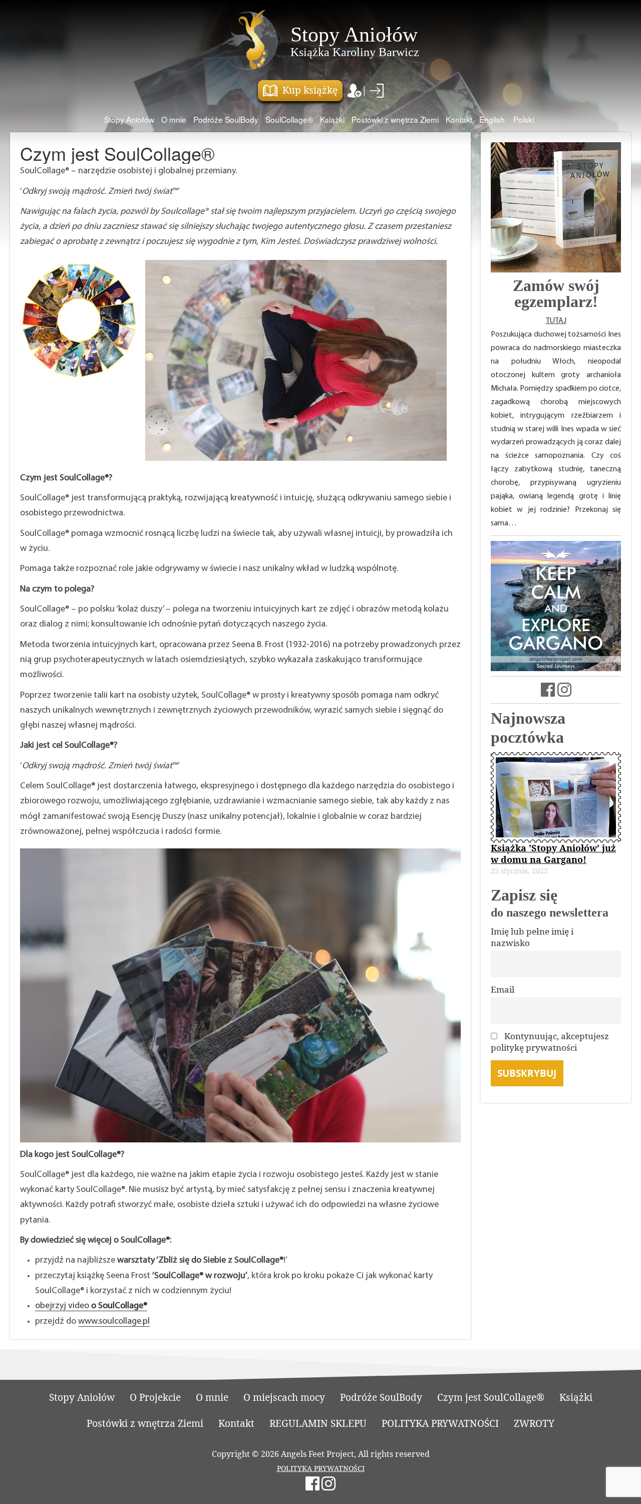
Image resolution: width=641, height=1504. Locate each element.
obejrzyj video (91, 1306)
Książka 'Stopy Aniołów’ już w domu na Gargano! (553, 853)
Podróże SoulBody (225, 119)
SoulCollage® (289, 119)
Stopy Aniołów (129, 119)
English (492, 119)
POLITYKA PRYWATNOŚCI (440, 1423)
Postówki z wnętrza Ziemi (395, 119)
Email (502, 989)
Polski (523, 119)
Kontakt (459, 119)
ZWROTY (534, 1423)
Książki (332, 119)
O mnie (173, 119)
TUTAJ (556, 321)
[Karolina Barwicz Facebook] (548, 692)
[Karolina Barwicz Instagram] (564, 692)
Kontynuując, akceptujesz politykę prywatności (550, 1041)
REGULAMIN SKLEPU (318, 1423)
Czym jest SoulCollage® (490, 1397)
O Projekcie (155, 1397)
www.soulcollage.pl (114, 1321)
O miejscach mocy (284, 1397)
